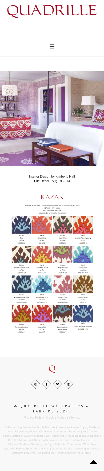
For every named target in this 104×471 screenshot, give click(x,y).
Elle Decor (41, 181)
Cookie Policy (56, 417)
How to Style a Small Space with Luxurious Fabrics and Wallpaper (48, 440)
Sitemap (74, 417)
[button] (52, 369)
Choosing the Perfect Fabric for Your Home (64, 452)
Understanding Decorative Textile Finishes (29, 427)
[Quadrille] (52, 11)
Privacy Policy (34, 417)
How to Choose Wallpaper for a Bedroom (55, 431)
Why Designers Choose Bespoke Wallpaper (72, 435)
